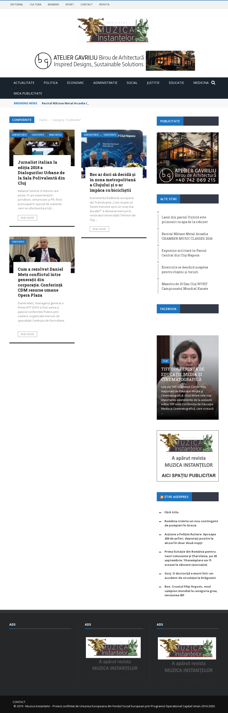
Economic (75, 83)
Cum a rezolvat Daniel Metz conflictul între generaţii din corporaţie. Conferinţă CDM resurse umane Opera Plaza (40, 282)
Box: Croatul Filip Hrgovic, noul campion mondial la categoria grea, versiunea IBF (191, 590)
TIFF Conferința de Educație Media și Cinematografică (183, 374)
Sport (69, 4)
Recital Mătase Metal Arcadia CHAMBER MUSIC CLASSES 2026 (86, 103)
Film (165, 361)
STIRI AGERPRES (176, 497)
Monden (53, 4)
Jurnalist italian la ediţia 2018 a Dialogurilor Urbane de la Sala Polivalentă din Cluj (41, 172)
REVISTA (104, 4)
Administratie (105, 83)
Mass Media (55, 134)
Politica (51, 83)
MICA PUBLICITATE (28, 93)
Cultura (35, 4)
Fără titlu (172, 512)
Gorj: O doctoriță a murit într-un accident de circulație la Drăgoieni (190, 575)
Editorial (16, 4)
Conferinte (38, 134)
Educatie (176, 83)
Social (132, 83)
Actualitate (24, 83)
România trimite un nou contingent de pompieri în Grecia (191, 523)
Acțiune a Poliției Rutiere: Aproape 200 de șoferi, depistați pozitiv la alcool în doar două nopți (190, 538)
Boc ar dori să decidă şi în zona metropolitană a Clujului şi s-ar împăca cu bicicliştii (113, 182)
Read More (27, 217)
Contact (87, 4)
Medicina (201, 83)
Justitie (153, 83)
